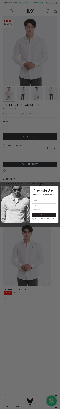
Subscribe (44, 215)
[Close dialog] (56, 188)
